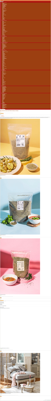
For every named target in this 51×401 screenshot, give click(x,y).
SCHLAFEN (2, 42)
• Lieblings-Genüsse (4, 70)
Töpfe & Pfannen (3, 35)
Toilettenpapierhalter (4, 41)
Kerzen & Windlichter (4, 8)
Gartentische (3, 59)
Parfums (3, 106)
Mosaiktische (3, 11)
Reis (2, 78)
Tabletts (3, 33)
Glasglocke (3, 26)
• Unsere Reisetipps (4, 86)
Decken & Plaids (3, 44)
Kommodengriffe (3, 97)
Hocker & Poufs (3, 7)
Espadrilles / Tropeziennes (4, 104)
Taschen (3, 108)
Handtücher (3, 27)
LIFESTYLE (2, 103)
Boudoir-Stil (3, 3)
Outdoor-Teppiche (3, 63)
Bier (2, 71)
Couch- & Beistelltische (4, 4)
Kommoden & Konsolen (4, 46)
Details (0, 237)
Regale (3, 12)
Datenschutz (1, 304)
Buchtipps (3, 21)
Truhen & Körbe (3, 49)
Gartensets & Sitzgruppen (4, 58)
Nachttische (3, 47)
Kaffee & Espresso (4, 74)
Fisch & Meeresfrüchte (4, 73)
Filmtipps (3, 91)
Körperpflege (3, 105)
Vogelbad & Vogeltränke (4, 68)
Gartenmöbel (3, 57)
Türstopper (3, 18)
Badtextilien (3, 38)
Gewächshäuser (3, 60)
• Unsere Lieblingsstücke (4, 20)
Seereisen (3, 92)
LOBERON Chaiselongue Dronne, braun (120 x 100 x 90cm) (5, 393)
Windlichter (3, 102)
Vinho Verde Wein (3, 83)
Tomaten (3, 67)
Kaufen (0, 178)
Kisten (2, 9)
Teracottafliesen (3, 34)
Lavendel (3, 62)
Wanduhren (3, 19)
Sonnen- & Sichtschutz (4, 66)
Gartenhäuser (3, 55)
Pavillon (3, 64)
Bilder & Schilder (3, 94)
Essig (2, 72)
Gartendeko (3, 54)
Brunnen (3, 52)
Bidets (2, 39)
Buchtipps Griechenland (4, 87)
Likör (2, 75)
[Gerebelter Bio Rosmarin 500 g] (20, 174)
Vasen (2, 101)
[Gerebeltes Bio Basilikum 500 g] (20, 234)
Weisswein (3, 84)
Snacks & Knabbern (4, 81)
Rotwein (3, 79)
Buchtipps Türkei (3, 90)
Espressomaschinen (4, 22)
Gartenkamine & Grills (4, 56)
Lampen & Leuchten (4, 30)
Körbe (2, 28)
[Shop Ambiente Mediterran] (7, 1)
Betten (2, 43)
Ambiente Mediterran (49, 400)
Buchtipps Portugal (4, 89)
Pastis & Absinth (3, 77)
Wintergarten (3, 69)
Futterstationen (3, 53)
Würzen (3, 85)
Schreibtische (3, 13)
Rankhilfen (3, 65)
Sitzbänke (3, 14)
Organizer (3, 99)
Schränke (3, 48)
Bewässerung (3, 51)
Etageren (3, 23)
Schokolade (3, 80)
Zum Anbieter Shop (2, 113)
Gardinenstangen (3, 6)
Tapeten (3, 16)
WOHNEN (2, 2)
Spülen (3, 32)
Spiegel (3, 15)
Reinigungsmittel (3, 107)
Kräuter (3, 61)
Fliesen (3, 24)
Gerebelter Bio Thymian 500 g (2, 294)
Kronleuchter (3, 10)
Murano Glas (3, 98)
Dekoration (3, 95)
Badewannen (3, 37)
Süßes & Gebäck (3, 82)
